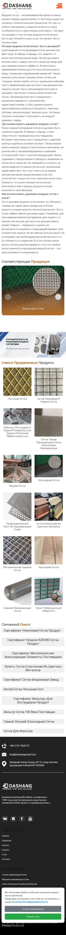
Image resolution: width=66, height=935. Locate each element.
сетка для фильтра (18, 731)
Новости (5, 845)
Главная (5, 836)
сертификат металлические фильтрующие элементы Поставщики (33, 655)
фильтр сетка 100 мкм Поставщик (29, 712)
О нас (4, 855)
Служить (5, 850)
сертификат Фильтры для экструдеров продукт (33, 700)
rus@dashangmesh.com (23, 754)
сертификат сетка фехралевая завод (31, 679)
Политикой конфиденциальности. (30, 902)
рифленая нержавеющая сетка (15, 879)
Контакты (6, 859)
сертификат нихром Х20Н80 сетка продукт (33, 641)
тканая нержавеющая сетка (14, 875)
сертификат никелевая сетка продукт (32, 630)
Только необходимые (33, 909)
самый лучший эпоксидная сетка (29, 721)
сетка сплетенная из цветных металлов (19, 884)
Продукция (6, 841)
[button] (58, 297)
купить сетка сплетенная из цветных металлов (33, 668)
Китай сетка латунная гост (24, 689)
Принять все (33, 916)
